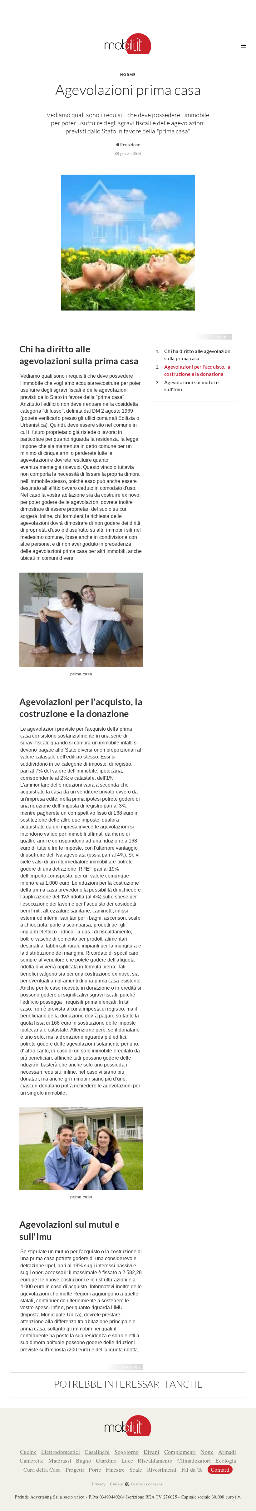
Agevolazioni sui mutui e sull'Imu (191, 385)
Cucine (28, 1451)
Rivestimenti (162, 1469)
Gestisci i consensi (147, 1484)
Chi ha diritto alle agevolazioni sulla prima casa (198, 354)
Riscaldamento (155, 1460)
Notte (207, 1451)
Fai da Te (192, 1469)
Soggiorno (127, 1451)
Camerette (32, 1460)
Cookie (116, 1484)
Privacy (99, 1484)
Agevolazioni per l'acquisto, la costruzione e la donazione (197, 370)
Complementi (180, 1451)
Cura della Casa (42, 1469)
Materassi (59, 1460)
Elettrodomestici (60, 1451)
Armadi (227, 1451)
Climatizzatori (194, 1460)
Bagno (83, 1460)
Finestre (115, 1469)
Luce (127, 1460)
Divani (152, 1451)
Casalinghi (97, 1451)
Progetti (75, 1469)
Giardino (106, 1460)
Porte (95, 1469)
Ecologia (225, 1460)
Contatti (220, 1469)
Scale (136, 1469)
